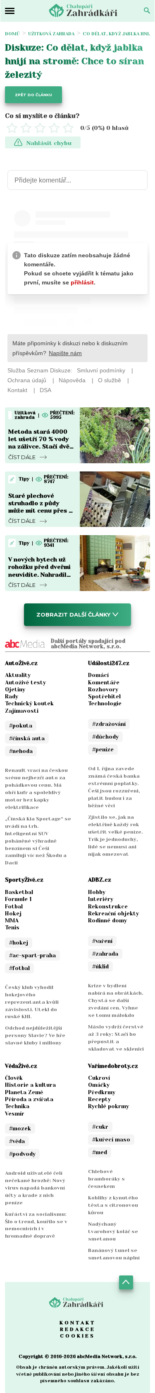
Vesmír (14, 1114)
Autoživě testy (25, 682)
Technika (17, 1106)
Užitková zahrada (51, 34)
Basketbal (19, 892)
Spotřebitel (104, 696)
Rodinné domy (107, 920)
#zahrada (105, 954)
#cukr (100, 1127)
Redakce (77, 1329)
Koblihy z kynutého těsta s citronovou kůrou (113, 1205)
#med (99, 1152)
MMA (12, 920)
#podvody (22, 1154)
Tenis (12, 927)
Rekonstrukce (108, 906)
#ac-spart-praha (32, 955)
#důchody (105, 737)
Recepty (99, 1099)
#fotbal (19, 968)
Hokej (13, 913)
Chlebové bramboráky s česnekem (106, 1179)
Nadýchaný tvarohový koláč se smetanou (113, 1231)
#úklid (100, 966)
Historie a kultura (30, 1085)
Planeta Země (24, 1092)
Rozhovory (103, 689)
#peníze (103, 749)
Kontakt (78, 1323)
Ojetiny (15, 689)
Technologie (105, 703)
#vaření (102, 941)
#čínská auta (27, 738)
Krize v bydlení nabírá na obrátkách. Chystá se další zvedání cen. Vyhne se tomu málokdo (115, 1000)
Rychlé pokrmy (108, 1106)
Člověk (14, 1078)
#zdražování (109, 724)
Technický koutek (29, 703)
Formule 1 (18, 899)
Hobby (96, 892)
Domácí (98, 675)
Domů (12, 34)
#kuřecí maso (111, 1140)
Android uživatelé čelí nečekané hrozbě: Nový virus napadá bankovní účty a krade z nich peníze (35, 1188)
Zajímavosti (21, 711)
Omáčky (99, 1085)
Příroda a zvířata (29, 1099)
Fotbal (14, 906)
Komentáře (103, 682)
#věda (17, 1141)
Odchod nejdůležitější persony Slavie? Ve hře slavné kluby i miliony (35, 1035)
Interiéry (100, 899)
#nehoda (21, 751)
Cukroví (99, 1078)
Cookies (77, 1336)
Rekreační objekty (113, 913)
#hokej (18, 943)
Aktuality (18, 675)
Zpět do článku (33, 94)
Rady (11, 696)
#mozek (20, 1128)
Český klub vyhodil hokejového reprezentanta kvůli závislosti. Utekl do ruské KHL (32, 1002)
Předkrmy (101, 1092)
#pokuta (20, 726)
